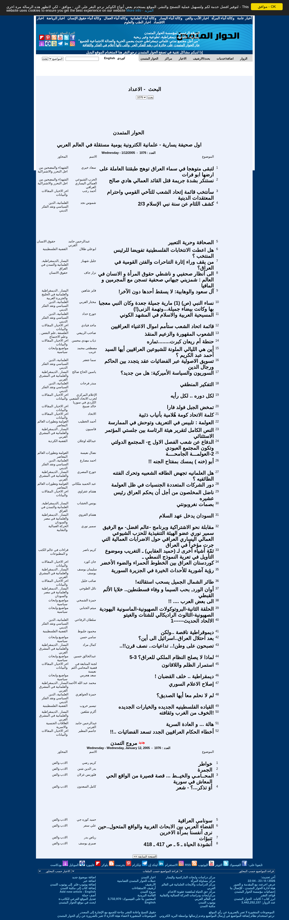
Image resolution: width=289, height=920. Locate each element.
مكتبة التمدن (207, 906)
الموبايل (74, 865)
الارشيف (150, 884)
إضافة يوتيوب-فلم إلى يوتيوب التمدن (73, 884)
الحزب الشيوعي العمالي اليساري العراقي (86, 183)
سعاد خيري (88, 167)
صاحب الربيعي (86, 333)
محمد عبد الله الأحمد (82, 683)
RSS (188, 865)
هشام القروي (87, 514)
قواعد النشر (268, 895)
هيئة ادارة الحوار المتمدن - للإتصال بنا (252, 888)
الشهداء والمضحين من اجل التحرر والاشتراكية (53, 169)
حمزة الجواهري (86, 694)
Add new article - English (78, 891)
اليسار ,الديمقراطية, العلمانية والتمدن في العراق (54, 264)
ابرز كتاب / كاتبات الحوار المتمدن (254, 899)
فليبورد (90, 865)
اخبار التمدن (148, 877)
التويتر (219, 865)
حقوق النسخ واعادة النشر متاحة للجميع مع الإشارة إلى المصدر (118, 912)
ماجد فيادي (88, 325)
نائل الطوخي (87, 588)
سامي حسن (88, 637)
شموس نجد (88, 202)
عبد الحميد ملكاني (84, 483)
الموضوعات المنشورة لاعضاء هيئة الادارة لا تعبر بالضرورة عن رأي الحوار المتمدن (106, 915)
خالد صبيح (89, 406)
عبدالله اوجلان (86, 441)
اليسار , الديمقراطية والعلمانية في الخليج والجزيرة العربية (55, 294)
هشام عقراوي (87, 491)
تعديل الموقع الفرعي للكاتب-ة (77, 899)
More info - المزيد (140, 10)
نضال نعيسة (88, 452)
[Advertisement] (145, 112)
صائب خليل (88, 580)
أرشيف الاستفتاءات (144, 888)
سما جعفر (89, 360)
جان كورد (90, 561)
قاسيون (91, 429)
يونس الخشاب (86, 503)
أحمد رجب (89, 191)
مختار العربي (87, 302)
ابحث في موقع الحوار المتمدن (77, 902)
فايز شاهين (88, 290)
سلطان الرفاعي (85, 619)
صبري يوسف (87, 843)
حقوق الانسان (46, 241)
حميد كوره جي (86, 819)
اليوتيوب (203, 865)
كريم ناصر (89, 550)
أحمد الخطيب (87, 421)
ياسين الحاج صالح (84, 372)
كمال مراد (89, 644)
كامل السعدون (86, 786)
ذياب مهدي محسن (84, 340)
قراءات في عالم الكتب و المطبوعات (53, 551)
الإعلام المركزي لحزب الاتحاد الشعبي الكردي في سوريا (83, 398)
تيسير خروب (88, 705)
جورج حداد (89, 313)
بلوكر (105, 865)
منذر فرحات (88, 383)
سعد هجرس (88, 675)
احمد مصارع (88, 460)
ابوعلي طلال (87, 249)
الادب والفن (59, 762)
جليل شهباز (88, 261)
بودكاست (56, 865)
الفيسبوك (236, 865)
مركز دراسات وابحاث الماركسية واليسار (190, 877)
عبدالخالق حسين (85, 656)
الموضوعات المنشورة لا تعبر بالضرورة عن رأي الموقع (241, 912)
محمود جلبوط (87, 631)
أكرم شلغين (88, 711)
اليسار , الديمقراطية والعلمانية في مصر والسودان (55, 518)
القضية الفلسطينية (55, 249)
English (150, 902)
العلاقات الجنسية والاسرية (57, 725)
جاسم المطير (87, 730)
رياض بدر (90, 837)
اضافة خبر (89, 880)
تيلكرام (137, 865)
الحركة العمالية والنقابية (58, 528)
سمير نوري (88, 526)
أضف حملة (89, 895)
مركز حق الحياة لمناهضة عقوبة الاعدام (191, 891)
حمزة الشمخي (86, 600)
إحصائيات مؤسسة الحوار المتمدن (254, 891)
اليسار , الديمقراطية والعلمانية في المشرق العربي (53, 375)
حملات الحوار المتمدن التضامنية (136, 880)
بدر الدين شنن (86, 768)
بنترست (120, 865)
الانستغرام (172, 865)
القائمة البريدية (147, 895)
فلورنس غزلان (86, 774)
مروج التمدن (123, 743)
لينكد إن (153, 865)
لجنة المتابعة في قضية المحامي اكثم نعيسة (84, 667)
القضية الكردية (57, 441)
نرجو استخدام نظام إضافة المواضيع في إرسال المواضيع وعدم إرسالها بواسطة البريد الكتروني (216, 915)
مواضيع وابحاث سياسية (58, 350)
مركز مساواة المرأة (203, 880)
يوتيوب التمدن (206, 902)
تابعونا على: (255, 865)
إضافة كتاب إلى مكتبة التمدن (78, 888)
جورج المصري (86, 472)
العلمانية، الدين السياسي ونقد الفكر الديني (55, 206)
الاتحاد (92, 414)
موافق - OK (267, 7)
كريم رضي (89, 762)
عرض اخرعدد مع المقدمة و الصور (254, 884)
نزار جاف (90, 272)
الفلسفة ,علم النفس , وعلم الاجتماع (54, 334)
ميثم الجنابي (88, 608)
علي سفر (89, 825)
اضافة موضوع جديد (84, 877)
